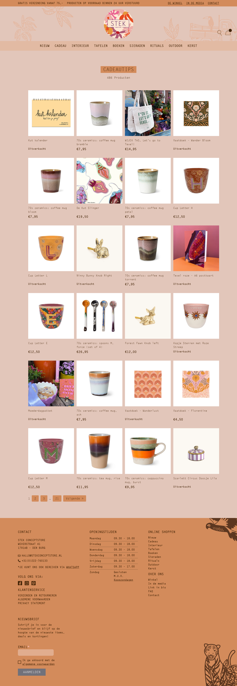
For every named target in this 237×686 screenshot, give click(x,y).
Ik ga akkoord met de (38, 662)
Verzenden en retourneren (37, 595)
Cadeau (60, 46)
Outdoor (175, 46)
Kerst (192, 46)
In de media (195, 3)
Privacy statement (31, 603)
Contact (213, 3)
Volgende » (75, 498)
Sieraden (137, 46)
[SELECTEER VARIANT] (148, 113)
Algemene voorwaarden (34, 599)
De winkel (175, 3)
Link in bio (157, 587)
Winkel (153, 579)
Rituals (157, 46)
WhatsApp (72, 567)
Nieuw (44, 46)
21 (57, 498)
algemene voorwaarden (38, 664)
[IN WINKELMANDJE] (99, 113)
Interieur (80, 46)
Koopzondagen (123, 580)
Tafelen (101, 46)
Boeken (118, 46)
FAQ (150, 591)
